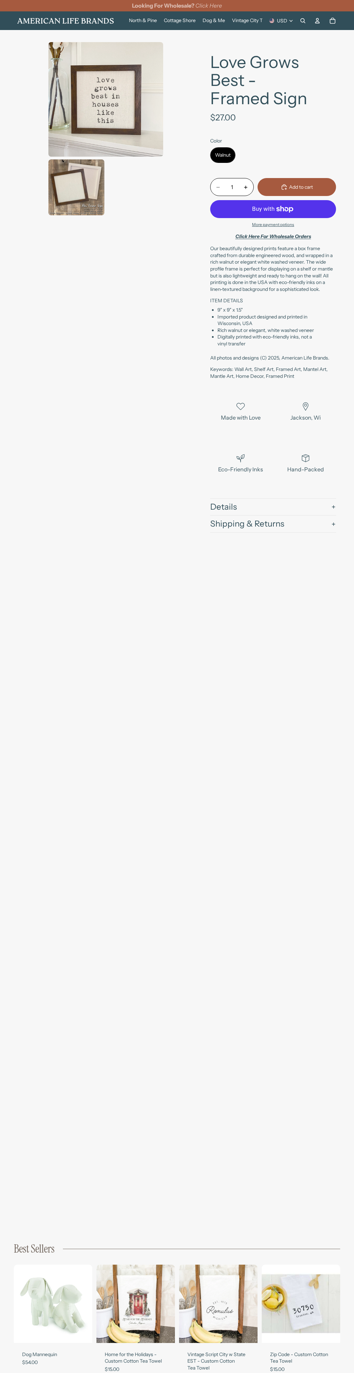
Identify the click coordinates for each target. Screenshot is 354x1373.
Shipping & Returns (247, 524)
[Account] (317, 20)
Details (223, 507)
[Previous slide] (21, 1303)
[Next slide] (84, 1303)
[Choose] (81, 1332)
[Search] (302, 20)
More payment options (273, 224)
